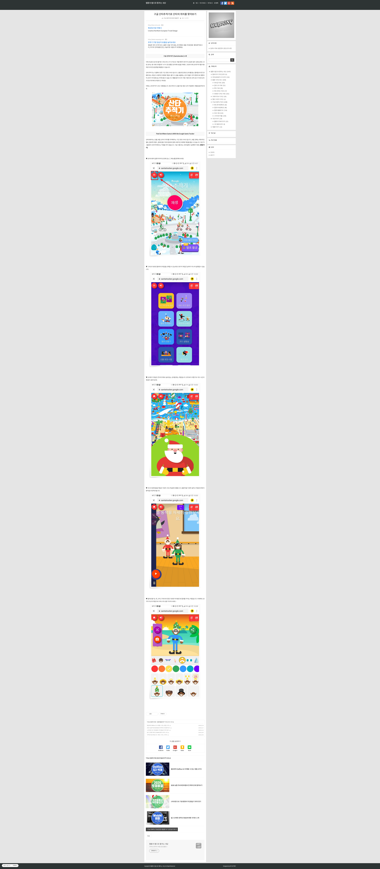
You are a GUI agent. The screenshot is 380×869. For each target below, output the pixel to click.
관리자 (212, 152)
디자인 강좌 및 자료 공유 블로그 (158, 847)
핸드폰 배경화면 (220, 105)
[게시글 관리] (156, 713)
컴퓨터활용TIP (160, 722)
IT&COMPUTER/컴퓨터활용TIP (171, 18)
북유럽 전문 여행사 (155, 28)
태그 (197, 3)
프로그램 (218, 113)
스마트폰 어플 (220, 116)
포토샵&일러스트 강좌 (220, 77)
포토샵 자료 (219, 83)
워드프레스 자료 (220, 91)
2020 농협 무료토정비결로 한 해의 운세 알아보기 (158, 728)
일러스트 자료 (219, 85)
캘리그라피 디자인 (219, 99)
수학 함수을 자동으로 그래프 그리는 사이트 (157, 735)
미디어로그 (203, 3)
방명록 (216, 3)
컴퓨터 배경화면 (220, 108)
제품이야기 (217, 127)
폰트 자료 (218, 88)
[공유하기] (153, 713)
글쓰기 (212, 155)
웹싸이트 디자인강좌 (219, 74)
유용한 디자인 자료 (221, 94)
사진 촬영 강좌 (219, 124)
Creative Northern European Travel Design (163, 31)
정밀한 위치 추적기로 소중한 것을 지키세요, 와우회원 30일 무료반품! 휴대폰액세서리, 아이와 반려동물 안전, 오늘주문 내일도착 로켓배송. (175, 46)
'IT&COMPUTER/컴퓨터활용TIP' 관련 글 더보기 (162, 829)
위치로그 (210, 3)
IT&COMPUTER (151, 722)
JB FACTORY (233, 866)
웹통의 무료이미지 (221, 121)
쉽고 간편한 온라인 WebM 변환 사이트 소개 (157, 732)
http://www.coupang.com (156, 39)
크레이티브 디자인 (219, 96)
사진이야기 (217, 119)
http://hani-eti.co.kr (154, 25)
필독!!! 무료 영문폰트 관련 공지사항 (221, 48)
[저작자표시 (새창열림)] (167, 714)
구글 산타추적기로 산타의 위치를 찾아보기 (175, 14)
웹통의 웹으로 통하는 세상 (156, 3)
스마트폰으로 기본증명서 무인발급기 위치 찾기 (158, 730)
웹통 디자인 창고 (219, 80)
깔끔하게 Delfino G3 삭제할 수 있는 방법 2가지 (158, 725)
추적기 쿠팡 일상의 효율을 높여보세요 (162, 42)
